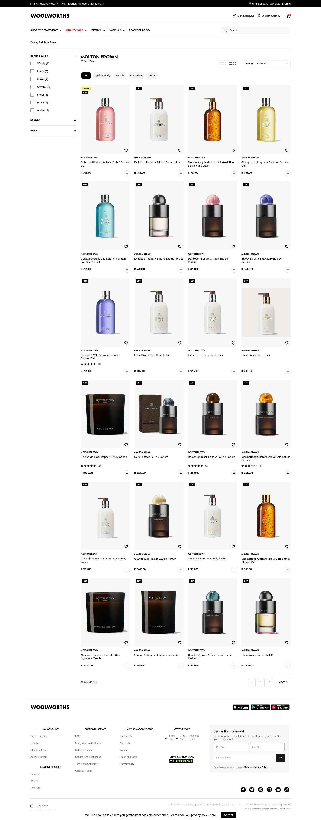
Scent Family (39, 56)
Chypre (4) (43, 86)
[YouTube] (279, 790)
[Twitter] (253, 790)
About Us (125, 743)
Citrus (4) (42, 79)
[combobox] (258, 30)
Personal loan (194, 737)
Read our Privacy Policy (256, 767)
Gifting (96, 30)
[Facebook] (245, 790)
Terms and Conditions (87, 764)
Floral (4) (42, 94)
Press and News (128, 756)
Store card (172, 737)
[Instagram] (271, 790)
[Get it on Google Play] (261, 707)
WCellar (115, 30)
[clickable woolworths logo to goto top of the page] (49, 707)
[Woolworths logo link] (49, 16)
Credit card (183, 737)
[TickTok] (288, 790)
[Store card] (166, 738)
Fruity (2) (42, 102)
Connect (34, 774)
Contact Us (126, 736)
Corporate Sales (84, 770)
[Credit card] (177, 738)
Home (152, 75)
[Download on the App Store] (242, 707)
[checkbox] (32, 63)
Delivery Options (84, 750)
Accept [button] (228, 815)
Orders (34, 743)
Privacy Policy (285, 809)
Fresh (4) (42, 71)
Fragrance (136, 75)
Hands (120, 75)
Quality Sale (74, 30)
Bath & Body (102, 75)
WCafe (34, 780)
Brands (35, 120)
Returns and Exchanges (88, 756)
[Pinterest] (262, 790)
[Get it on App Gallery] (281, 707)
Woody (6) (43, 63)
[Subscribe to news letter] (280, 758)
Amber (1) (43, 110)
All (86, 75)
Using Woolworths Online (88, 743)
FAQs (78, 736)
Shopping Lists (38, 750)
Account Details (39, 756)
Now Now (35, 787)
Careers (124, 750)
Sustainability (127, 764)
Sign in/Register (39, 736)
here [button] (213, 815)
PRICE (33, 130)
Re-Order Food (139, 30)
